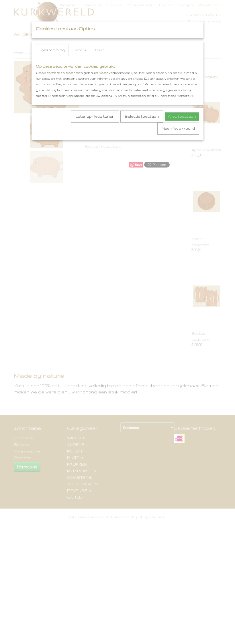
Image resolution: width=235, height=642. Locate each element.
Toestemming (52, 50)
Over (99, 50)
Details (80, 50)
